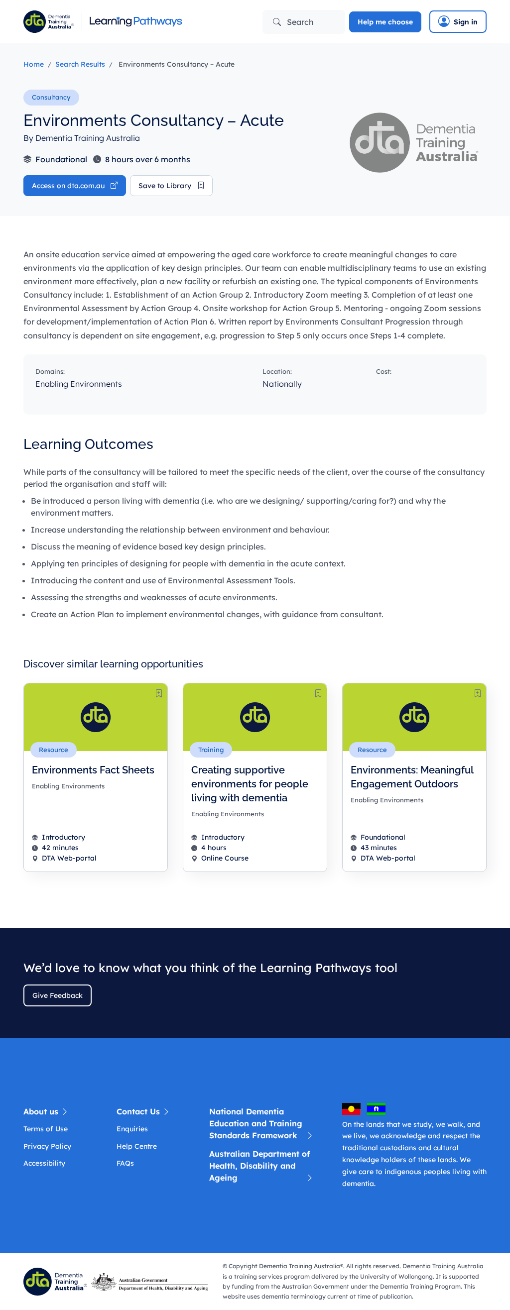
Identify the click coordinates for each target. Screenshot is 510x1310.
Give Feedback (57, 995)
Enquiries (132, 1128)
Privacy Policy (47, 1146)
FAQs (125, 1163)
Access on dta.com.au (69, 185)
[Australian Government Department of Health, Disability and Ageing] (151, 1281)
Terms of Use (45, 1128)
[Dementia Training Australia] (57, 1281)
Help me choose (385, 21)
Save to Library (165, 185)
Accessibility (44, 1163)
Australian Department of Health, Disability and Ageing (259, 1166)
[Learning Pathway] (135, 21)
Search (299, 22)
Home (33, 64)
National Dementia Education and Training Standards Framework (255, 1123)
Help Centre (137, 1146)
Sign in (466, 21)
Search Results (80, 64)
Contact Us (139, 1111)
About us (42, 1111)
